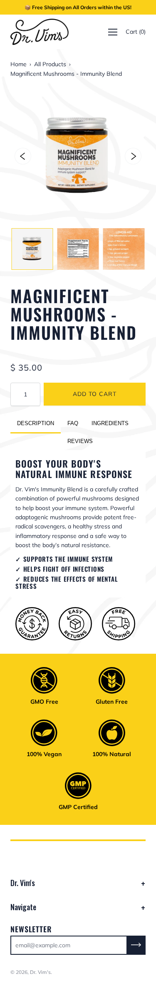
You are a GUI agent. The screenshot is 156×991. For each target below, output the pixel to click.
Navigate (23, 906)
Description (35, 423)
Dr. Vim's (22, 882)
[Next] (133, 156)
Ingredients (110, 423)
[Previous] (23, 156)
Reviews (80, 441)
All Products (50, 64)
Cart (136, 32)
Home (18, 64)
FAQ (72, 423)
